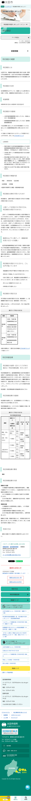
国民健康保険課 (14, 546)
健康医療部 (6, 546)
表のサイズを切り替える (15, 310)
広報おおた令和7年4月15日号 (11, 650)
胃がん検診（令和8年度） (10, 663)
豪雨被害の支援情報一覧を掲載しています (14, 573)
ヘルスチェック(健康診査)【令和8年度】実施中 (15, 655)
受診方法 (15, 589)
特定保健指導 (14, 594)
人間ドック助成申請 (7, 672)
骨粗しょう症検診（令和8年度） (11, 659)
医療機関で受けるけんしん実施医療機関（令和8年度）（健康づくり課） (15, 628)
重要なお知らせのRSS (15, 582)
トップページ (8, 6)
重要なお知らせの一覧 (15, 577)
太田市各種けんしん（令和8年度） (12, 647)
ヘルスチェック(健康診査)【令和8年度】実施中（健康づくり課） (15, 622)
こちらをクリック (19, 135)
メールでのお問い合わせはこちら (12, 555)
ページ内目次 (15, 37)
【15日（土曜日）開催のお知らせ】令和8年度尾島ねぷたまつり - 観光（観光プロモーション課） (15, 634)
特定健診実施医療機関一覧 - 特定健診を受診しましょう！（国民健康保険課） (15, 617)
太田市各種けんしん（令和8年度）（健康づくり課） (15, 612)
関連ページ (15, 600)
